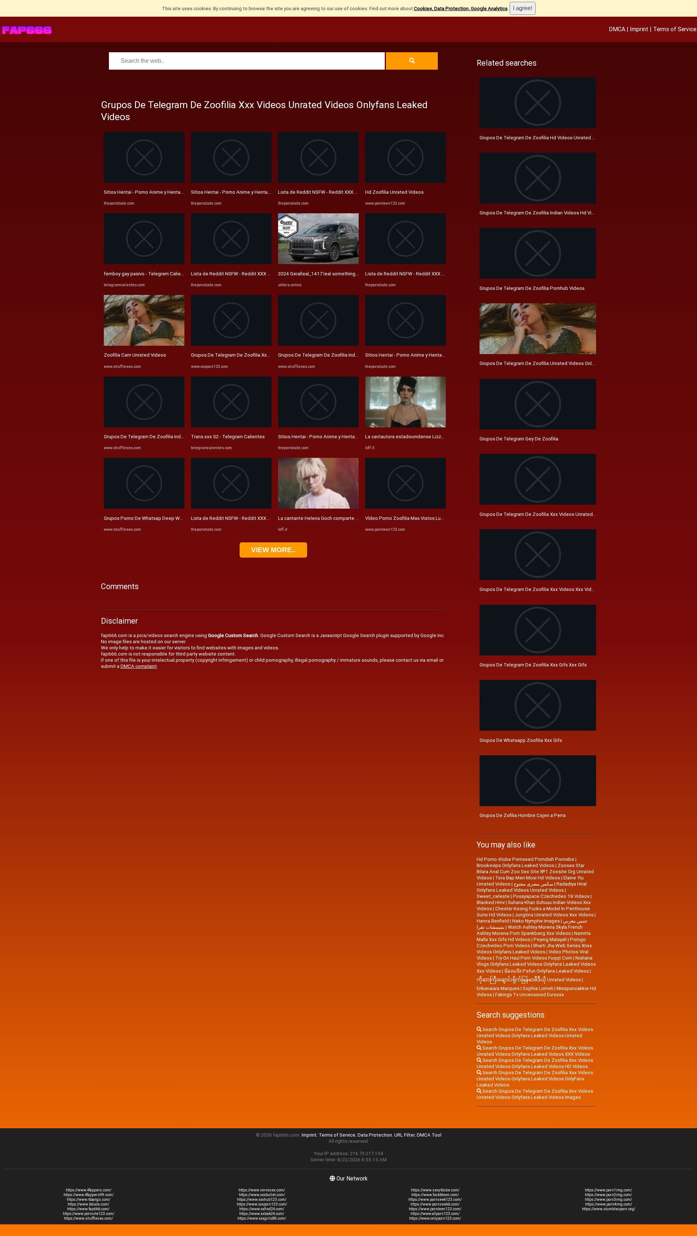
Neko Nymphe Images (536, 921)
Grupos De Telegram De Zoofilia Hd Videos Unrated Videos (543, 138)
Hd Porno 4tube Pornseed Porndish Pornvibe (525, 859)
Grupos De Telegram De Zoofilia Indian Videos (153, 437)
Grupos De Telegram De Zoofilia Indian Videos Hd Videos (541, 213)
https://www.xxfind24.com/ (261, 1209)
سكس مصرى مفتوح (533, 884)
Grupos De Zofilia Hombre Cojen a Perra (523, 815)
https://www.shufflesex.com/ (88, 1218)
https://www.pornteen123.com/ (435, 1209)
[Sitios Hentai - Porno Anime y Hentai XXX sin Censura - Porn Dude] (144, 181)
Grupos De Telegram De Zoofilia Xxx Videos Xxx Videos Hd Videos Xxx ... (269, 355)
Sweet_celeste (493, 896)
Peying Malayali (550, 939)
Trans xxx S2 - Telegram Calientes (228, 437)
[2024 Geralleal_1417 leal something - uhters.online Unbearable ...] (318, 262)
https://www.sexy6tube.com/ (435, 1190)
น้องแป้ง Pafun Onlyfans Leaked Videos (546, 971)
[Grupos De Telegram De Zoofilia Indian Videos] (144, 426)
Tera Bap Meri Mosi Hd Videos (527, 878)
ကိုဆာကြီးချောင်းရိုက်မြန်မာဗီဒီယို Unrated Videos (529, 980)
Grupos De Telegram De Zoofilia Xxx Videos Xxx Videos (540, 589)
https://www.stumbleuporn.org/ (608, 1209)
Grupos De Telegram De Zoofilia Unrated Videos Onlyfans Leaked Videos (558, 363)
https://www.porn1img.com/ (608, 1190)
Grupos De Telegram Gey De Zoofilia (519, 439)
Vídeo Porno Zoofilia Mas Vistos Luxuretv (409, 518)
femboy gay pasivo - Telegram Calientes (147, 274)
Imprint (639, 29)
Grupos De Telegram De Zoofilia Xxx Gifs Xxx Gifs (533, 665)
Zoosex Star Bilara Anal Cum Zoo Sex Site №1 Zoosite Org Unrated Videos (535, 871)
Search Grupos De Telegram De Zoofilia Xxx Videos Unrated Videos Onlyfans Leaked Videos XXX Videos (535, 1051)
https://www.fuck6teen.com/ (435, 1194)
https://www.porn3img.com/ (608, 1199)
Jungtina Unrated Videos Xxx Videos (554, 915)
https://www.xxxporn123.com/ (262, 1204)
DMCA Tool (429, 1135)
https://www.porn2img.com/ (608, 1194)
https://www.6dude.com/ (88, 1204)
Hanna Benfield (493, 921)
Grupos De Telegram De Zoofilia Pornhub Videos (532, 288)
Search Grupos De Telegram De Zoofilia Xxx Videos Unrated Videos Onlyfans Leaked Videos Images (535, 1094)
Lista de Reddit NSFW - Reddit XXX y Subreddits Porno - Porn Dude (263, 274)
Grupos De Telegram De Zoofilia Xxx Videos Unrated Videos (544, 514)
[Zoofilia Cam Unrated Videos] (144, 344)
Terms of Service (674, 29)
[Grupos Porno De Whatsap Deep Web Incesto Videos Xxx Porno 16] (144, 507)
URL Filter (404, 1135)
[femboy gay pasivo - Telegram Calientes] (144, 262)
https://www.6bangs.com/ (88, 1199)
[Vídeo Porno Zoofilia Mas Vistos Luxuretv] (405, 507)
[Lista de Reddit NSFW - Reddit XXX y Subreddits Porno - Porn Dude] (231, 262)
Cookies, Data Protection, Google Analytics (461, 8)
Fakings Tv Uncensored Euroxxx (529, 994)
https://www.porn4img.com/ (608, 1204)
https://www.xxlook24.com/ (261, 1213)
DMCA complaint (139, 666)
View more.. (273, 550)
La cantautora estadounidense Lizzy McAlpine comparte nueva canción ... (444, 437)
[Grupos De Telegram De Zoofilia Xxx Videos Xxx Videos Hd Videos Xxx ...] (231, 344)
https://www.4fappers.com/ (88, 1190)
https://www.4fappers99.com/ (89, 1194)
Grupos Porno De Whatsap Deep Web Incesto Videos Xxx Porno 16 (176, 518)
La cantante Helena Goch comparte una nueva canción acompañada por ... (357, 518)
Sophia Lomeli (538, 988)
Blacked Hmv (491, 902)
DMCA (617, 29)
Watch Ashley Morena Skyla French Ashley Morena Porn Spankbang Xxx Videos (530, 930)
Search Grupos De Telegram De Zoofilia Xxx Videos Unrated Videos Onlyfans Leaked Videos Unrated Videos (535, 1035)
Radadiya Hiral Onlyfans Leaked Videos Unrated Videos (532, 887)
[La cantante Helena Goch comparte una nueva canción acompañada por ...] (318, 507)
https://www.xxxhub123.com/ (261, 1199)
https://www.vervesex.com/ (262, 1190)
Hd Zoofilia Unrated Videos (394, 192)
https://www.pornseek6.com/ (435, 1204)
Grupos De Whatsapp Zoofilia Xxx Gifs (521, 740)
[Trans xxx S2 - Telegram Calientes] (231, 426)
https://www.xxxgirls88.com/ (261, 1218)
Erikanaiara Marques (498, 988)
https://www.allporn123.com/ (435, 1213)
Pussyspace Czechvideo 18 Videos (551, 896)
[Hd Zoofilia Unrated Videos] (405, 181)
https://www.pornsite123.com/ (88, 1213)
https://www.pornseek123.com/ (435, 1199)
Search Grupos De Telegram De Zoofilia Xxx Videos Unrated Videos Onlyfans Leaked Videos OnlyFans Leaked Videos (535, 1078)
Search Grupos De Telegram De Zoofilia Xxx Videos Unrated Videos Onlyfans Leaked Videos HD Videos (535, 1063)
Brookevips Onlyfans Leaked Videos (515, 865)
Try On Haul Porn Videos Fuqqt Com (533, 958)
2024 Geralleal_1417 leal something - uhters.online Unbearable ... (347, 274)
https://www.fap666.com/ (88, 1209)
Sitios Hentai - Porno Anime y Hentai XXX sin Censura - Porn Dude (174, 192)
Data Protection (375, 1135)
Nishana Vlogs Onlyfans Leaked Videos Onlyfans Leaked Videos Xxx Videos (536, 964)
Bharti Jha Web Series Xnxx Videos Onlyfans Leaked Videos (534, 949)
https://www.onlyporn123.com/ (435, 1218)
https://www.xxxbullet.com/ (262, 1194)
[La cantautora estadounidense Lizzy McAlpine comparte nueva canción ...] (405, 426)
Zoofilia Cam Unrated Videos (135, 355)
